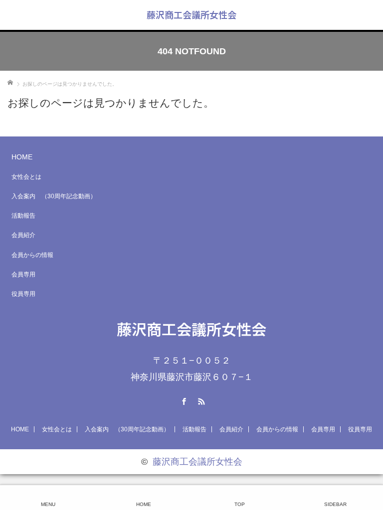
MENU (48, 504)
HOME (21, 157)
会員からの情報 (32, 255)
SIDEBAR (335, 504)
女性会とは (26, 176)
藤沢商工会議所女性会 (191, 14)
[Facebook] (183, 399)
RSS (200, 399)
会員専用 (23, 274)
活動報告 (23, 215)
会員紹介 (23, 235)
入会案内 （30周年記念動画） (53, 196)
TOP (239, 504)
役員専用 (23, 293)
